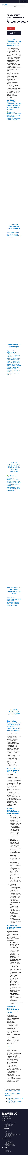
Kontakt (11, 28)
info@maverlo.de (9, 1124)
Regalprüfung (8, 1142)
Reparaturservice (9, 1143)
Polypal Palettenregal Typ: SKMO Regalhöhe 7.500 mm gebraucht (14, 467)
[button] (3, 6)
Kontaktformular (8, 1125)
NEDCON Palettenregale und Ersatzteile (14, 1102)
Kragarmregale (8, 1136)
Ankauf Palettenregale (14, 33)
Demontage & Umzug (10, 1145)
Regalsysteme (8, 1131)
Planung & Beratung (9, 1144)
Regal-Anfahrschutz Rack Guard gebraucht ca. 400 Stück (14, 590)
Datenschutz (8, 1151)
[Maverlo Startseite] (9, 1114)
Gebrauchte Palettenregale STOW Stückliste (14, 226)
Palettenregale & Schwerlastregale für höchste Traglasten (13, 1135)
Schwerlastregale (9, 1132)
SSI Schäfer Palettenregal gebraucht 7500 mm (14, 713)
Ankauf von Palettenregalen (12, 1090)
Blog (6, 1126)
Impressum (7, 1150)
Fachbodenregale (9, 1133)
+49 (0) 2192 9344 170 (10, 1123)
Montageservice (8, 1141)
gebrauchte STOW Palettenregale (14, 346)
